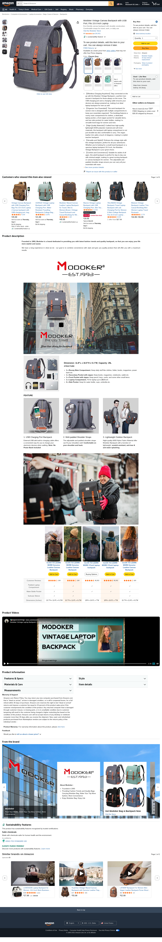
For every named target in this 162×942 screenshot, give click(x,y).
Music (71, 9)
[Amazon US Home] (49, 924)
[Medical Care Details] (42, 9)
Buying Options (91, 574)
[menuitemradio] (153, 664)
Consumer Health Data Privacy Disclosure (83, 930)
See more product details (94, 167)
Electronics (5, 14)
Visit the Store (110, 814)
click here (61, 727)
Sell (57, 9)
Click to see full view (44, 94)
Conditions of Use (51, 930)
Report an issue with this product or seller (101, 172)
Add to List (136, 96)
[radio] (4, 22)
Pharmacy (79, 9)
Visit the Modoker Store (92, 31)
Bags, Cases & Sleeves (50, 14)
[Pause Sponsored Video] (52, 879)
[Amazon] (8, 4)
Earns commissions (32, 620)
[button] (4, 9)
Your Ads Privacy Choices (107, 930)
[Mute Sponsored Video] (52, 883)
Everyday (89, 9)
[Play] (4, 664)
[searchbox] (65, 3)
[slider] (76, 663)
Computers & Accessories (19, 14)
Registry (64, 9)
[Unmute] (157, 663)
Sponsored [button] (5, 857)
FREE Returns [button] (89, 48)
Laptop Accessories (35, 14)
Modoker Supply (147, 56)
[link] (21, 208)
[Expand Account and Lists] (139, 4)
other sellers (111, 51)
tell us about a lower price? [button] (28, 734)
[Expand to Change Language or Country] (122, 4)
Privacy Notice (63, 930)
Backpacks (63, 14)
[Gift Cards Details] (53, 9)
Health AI (12, 9)
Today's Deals (24, 9)
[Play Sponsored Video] (81, 874)
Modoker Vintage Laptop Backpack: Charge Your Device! (30, 622)
